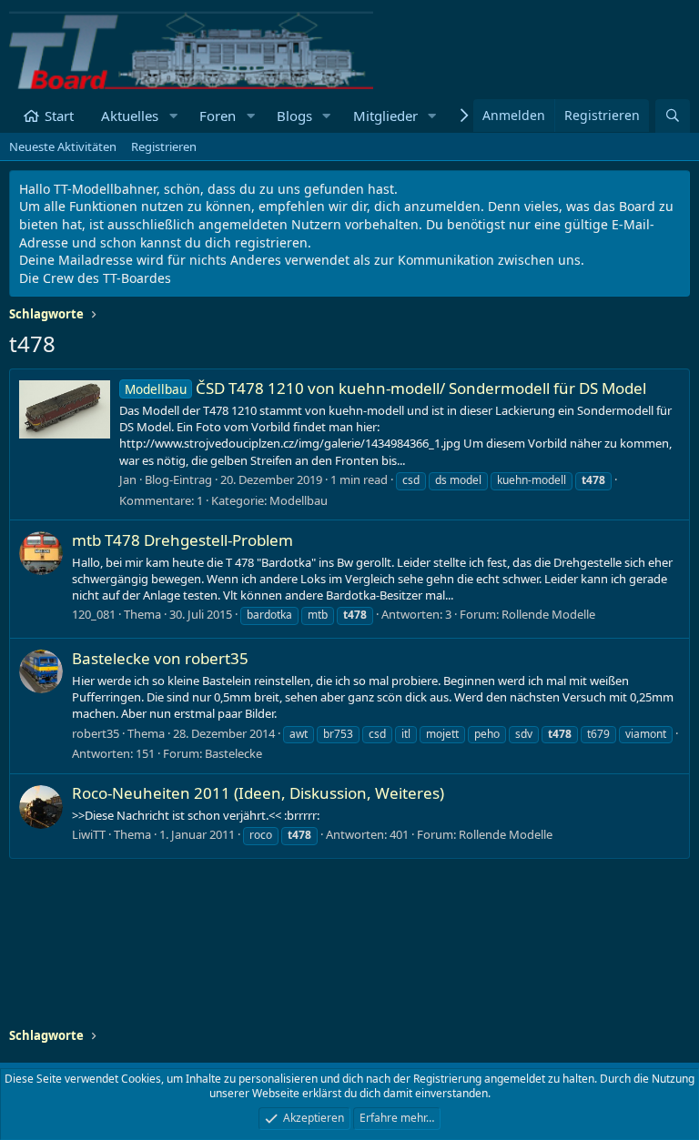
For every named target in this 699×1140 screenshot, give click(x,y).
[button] (173, 116)
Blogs (294, 115)
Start (59, 115)
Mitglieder (385, 115)
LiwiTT (89, 834)
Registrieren (164, 146)
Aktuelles (129, 115)
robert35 (95, 733)
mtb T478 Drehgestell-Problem (182, 540)
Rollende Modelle (548, 614)
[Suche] (672, 116)
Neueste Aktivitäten (62, 146)
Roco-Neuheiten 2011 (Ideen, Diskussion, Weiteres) (258, 792)
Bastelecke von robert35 (160, 658)
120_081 (94, 614)
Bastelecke (233, 753)
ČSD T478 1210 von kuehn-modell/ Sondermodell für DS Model (385, 388)
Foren (217, 115)
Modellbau (298, 500)
